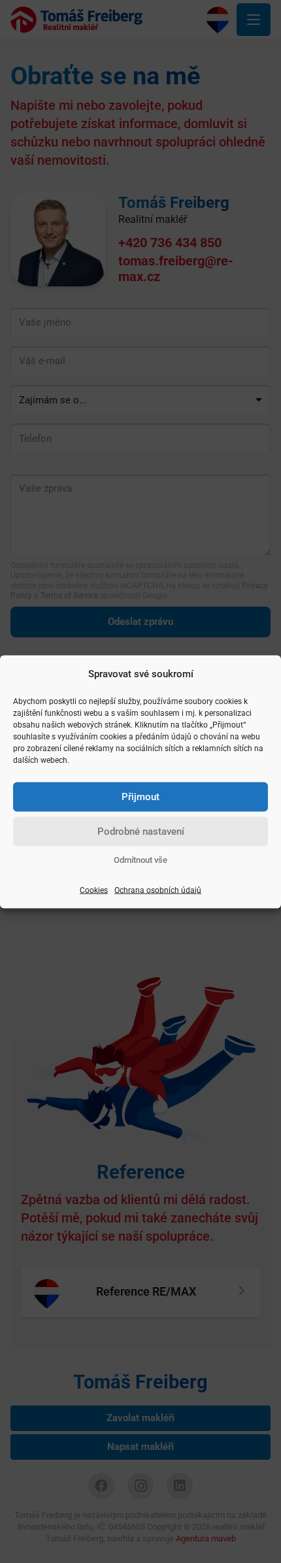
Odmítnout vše (140, 859)
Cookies (94, 889)
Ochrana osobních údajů (157, 889)
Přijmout (140, 797)
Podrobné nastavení (140, 831)
